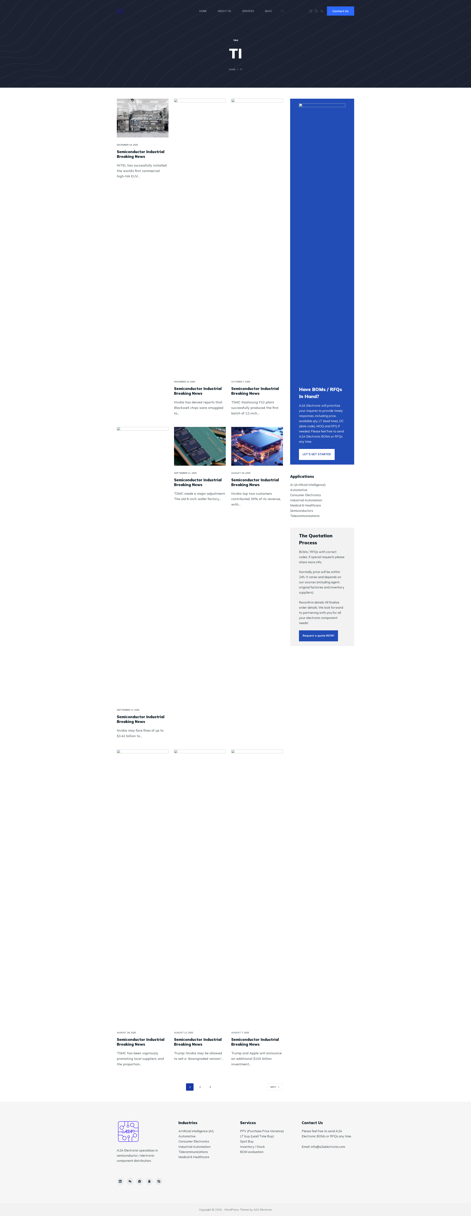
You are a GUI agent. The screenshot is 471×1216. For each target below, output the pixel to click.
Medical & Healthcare (305, 505)
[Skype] (316, 11)
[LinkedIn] (310, 11)
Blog (268, 11)
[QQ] (149, 1181)
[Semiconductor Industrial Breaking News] (143, 118)
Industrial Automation (306, 500)
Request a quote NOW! (318, 635)
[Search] (282, 11)
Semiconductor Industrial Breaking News (140, 154)
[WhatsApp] (139, 1181)
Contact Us (340, 11)
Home (203, 11)
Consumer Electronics (305, 495)
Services (248, 11)
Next (273, 1087)
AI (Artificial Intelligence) (308, 485)
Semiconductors (301, 511)
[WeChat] (322, 11)
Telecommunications (305, 516)
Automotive (298, 490)
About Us (224, 11)
